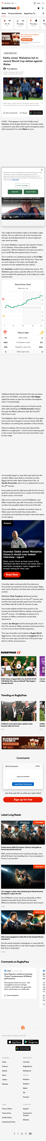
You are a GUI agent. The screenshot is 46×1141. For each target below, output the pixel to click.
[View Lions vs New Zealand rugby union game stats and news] (7, 24)
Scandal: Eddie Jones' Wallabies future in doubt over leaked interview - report (22, 554)
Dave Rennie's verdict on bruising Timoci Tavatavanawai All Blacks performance (18, 976)
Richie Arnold (27, 409)
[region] (23, 182)
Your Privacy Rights (22, 185)
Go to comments (11, 995)
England (32, 636)
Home (4, 1062)
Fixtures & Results (15, 13)
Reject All (15, 192)
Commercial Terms (8, 1122)
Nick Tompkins (16, 596)
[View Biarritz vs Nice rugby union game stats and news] (33, 24)
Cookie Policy (7, 1117)
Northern (26, 1079)
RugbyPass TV (29, 13)
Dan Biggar (36, 396)
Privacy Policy (7, 1109)
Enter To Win (26, 39)
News (4, 13)
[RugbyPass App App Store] (14, 1042)
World (25, 1088)
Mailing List (27, 1071)
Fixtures (5, 1066)
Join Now (26, 1062)
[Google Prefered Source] (35, 112)
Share (24, 113)
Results (4, 1071)
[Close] (41, 169)
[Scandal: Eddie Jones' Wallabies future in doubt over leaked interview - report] (23, 534)
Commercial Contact (27, 1114)
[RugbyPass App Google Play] (31, 1042)
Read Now (12, 574)
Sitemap (5, 1084)
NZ (24, 1092)
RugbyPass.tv (27, 1066)
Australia (8, 269)
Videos (4, 1079)
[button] (44, 13)
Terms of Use (6, 1113)
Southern (26, 1084)
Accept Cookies (31, 192)
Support (26, 1109)
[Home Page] (11, 8)
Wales (24, 129)
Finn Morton (12, 69)
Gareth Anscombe (9, 483)
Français (26, 1097)
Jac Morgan (14, 623)
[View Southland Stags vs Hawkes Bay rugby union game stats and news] (20, 24)
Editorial (26, 1120)
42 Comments (12, 113)
